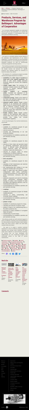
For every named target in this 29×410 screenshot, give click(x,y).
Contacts (3, 373)
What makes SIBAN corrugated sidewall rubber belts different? (18, 272)
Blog (2, 369)
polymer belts (23, 245)
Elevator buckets (13, 381)
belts (4, 245)
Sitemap (3, 376)
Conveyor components (15, 383)
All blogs (8, 8)
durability (16, 240)
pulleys (9, 245)
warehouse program (16, 243)
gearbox (19, 244)
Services (12, 390)
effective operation (7, 240)
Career (2, 371)
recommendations (6, 251)
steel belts (12, 247)
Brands (2, 364)
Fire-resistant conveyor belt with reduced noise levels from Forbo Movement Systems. (24, 274)
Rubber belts (13, 372)
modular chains (6, 249)
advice (13, 251)
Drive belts (12, 367)
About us (3, 361)
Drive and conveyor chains (15, 365)
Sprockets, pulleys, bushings (16, 386)
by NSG (3, 407)
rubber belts (5, 247)
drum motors (14, 248)
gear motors (12, 244)
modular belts (22, 248)
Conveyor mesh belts (14, 374)
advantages (4, 244)
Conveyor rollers (13, 379)
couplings (15, 245)
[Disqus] (14, 313)
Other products (13, 388)
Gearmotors (12, 361)
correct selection (16, 249)
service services (5, 243)
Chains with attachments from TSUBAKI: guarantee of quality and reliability (11, 273)
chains (24, 244)
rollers (7, 248)
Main (3, 8)
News (2, 368)
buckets (19, 247)
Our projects (3, 366)
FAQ (2, 375)
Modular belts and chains (15, 371)
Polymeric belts (13, 369)
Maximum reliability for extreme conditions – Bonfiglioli (4, 271)
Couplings (12, 384)
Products (3, 362)
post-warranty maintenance (16, 242)
